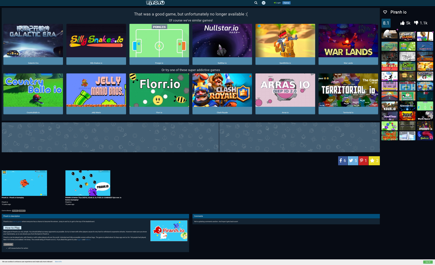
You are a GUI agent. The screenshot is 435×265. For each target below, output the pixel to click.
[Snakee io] (425, 135)
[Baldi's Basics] (425, 36)
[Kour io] (390, 105)
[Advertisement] (191, 137)
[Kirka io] (425, 66)
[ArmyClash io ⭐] (407, 36)
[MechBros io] (407, 115)
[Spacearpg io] (425, 125)
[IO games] (155, 3)
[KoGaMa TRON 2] (425, 56)
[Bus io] (407, 135)
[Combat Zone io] (390, 46)
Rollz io (87, 239)
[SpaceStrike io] (407, 105)
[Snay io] (425, 76)
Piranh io (5, 202)
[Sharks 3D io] (425, 46)
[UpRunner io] (390, 86)
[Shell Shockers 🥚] (390, 33)
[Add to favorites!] (385, 12)
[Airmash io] (425, 96)
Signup (286, 3)
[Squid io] (390, 66)
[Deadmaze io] (390, 115)
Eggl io (79, 239)
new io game (17, 221)
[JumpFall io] (425, 86)
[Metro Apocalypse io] (390, 135)
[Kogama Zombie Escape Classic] (407, 76)
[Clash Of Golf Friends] (407, 46)
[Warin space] (425, 115)
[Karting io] (390, 96)
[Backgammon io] (407, 125)
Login (278, 3)
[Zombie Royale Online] (407, 66)
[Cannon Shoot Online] (390, 125)
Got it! (428, 262)
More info (58, 262)
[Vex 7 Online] (390, 76)
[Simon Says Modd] (407, 86)
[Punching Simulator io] (407, 96)
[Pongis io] (425, 105)
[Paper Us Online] (407, 56)
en (264, 3)
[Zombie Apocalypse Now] (390, 56)
